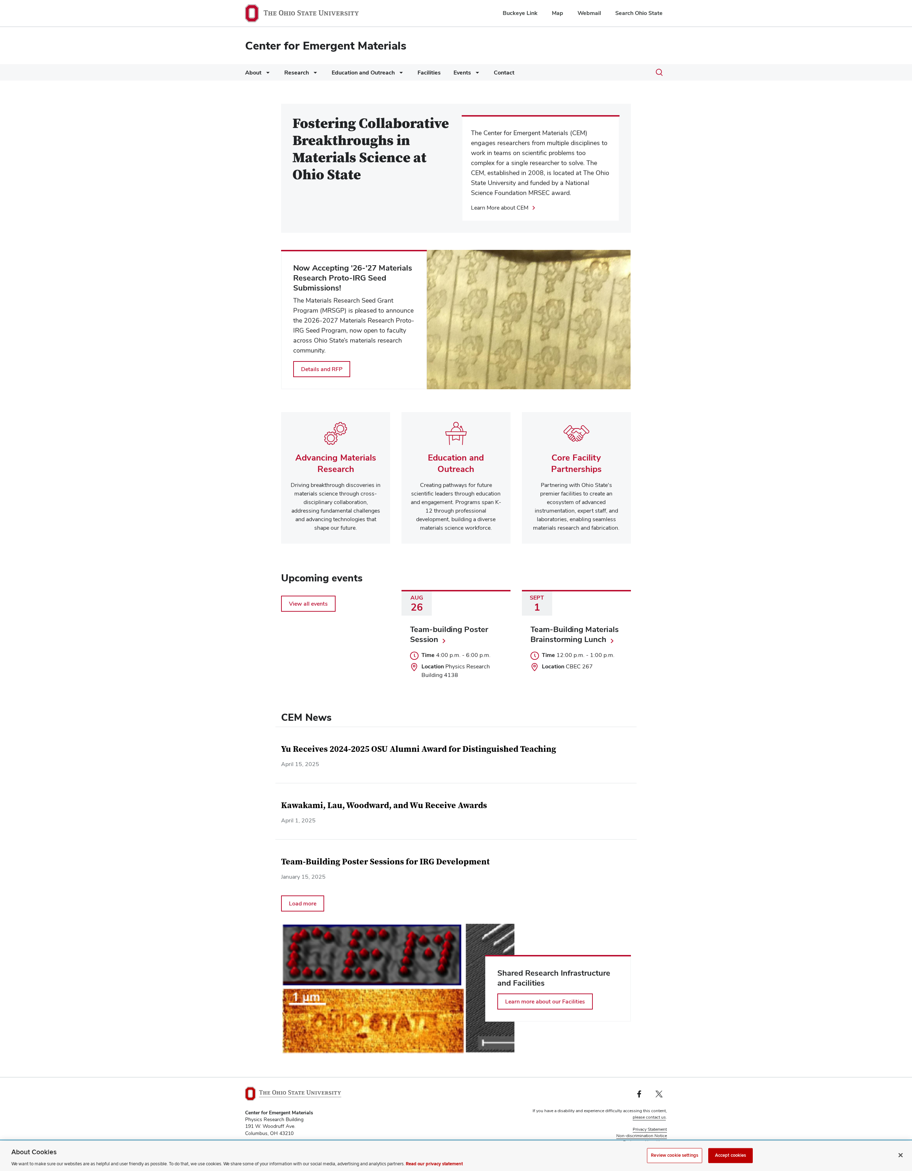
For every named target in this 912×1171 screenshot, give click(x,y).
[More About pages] (266, 74)
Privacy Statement (650, 1129)
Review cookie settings (674, 1155)
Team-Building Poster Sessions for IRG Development (385, 861)
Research (296, 72)
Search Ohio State (639, 13)
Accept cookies (730, 1155)
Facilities (429, 72)
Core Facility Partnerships (576, 463)
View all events (308, 603)
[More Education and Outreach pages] (400, 74)
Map (557, 13)
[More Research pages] (314, 74)
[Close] (900, 1155)
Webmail (589, 13)
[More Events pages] (476, 74)
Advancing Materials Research (335, 463)
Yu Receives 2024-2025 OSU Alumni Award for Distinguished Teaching (418, 749)
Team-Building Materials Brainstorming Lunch (574, 634)
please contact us (649, 1117)
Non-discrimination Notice (641, 1136)
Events (462, 72)
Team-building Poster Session (449, 634)
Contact (504, 72)
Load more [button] (302, 903)
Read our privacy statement (434, 1163)
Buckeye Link (520, 13)
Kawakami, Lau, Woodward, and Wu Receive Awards (384, 805)
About (253, 72)
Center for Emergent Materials (325, 45)
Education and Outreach (363, 72)
